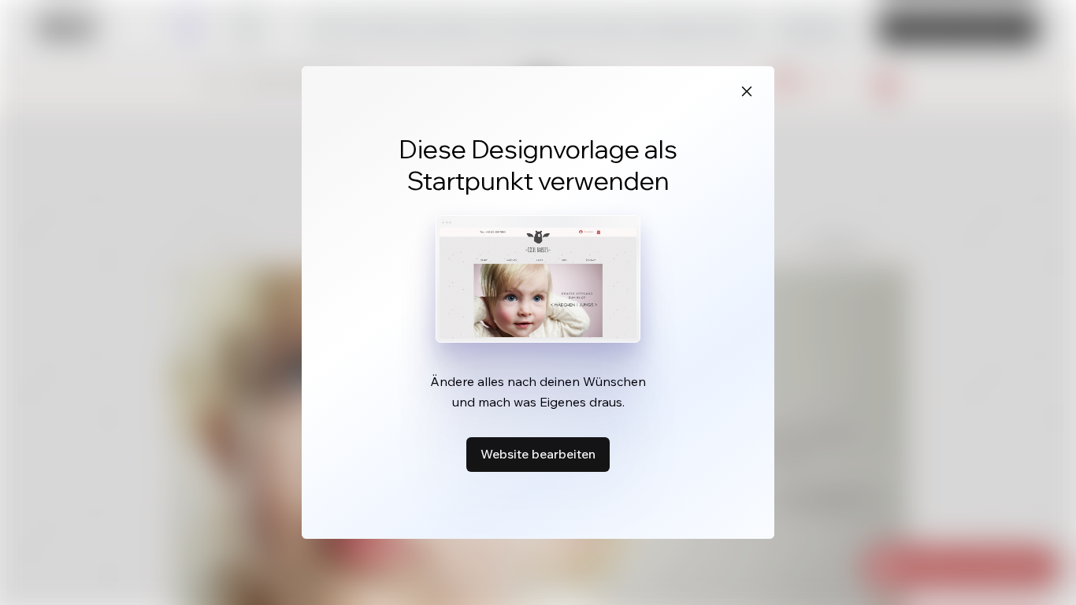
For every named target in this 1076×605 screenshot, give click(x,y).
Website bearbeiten (538, 454)
